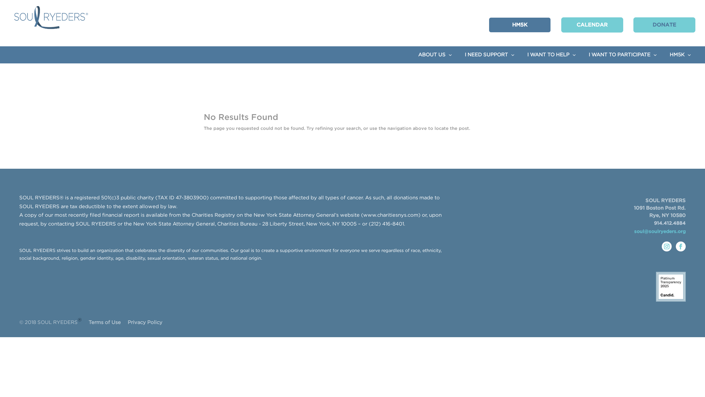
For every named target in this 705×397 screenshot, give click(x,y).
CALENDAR (592, 25)
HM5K (520, 25)
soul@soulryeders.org (660, 232)
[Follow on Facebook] (681, 246)
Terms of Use (105, 322)
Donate (664, 25)
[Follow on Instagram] (667, 246)
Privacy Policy (145, 322)
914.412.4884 (670, 223)
